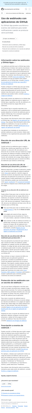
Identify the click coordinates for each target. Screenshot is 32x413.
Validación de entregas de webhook (16, 320)
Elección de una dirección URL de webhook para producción (13, 237)
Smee (6, 173)
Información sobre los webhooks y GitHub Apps (15, 61)
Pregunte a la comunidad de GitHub (11, 393)
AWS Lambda (11, 272)
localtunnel (12, 182)
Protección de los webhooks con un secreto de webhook (15, 281)
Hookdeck (19, 272)
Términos (14, 406)
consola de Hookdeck (24, 182)
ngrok (6, 182)
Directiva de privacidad (6, 386)
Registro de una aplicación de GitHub (16, 307)
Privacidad (20, 406)
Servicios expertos (10, 407)
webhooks (28, 13)
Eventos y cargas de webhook (9, 371)
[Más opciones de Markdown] (16, 38)
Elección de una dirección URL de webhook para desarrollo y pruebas (14, 165)
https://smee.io (9, 209)
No (10, 383)
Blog (17, 407)
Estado (26, 406)
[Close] (28, 2)
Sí (4, 383)
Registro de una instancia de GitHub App (14, 13)
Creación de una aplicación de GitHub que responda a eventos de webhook (15, 82)
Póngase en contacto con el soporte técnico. (13, 395)
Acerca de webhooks (19, 76)
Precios (3, 407)
